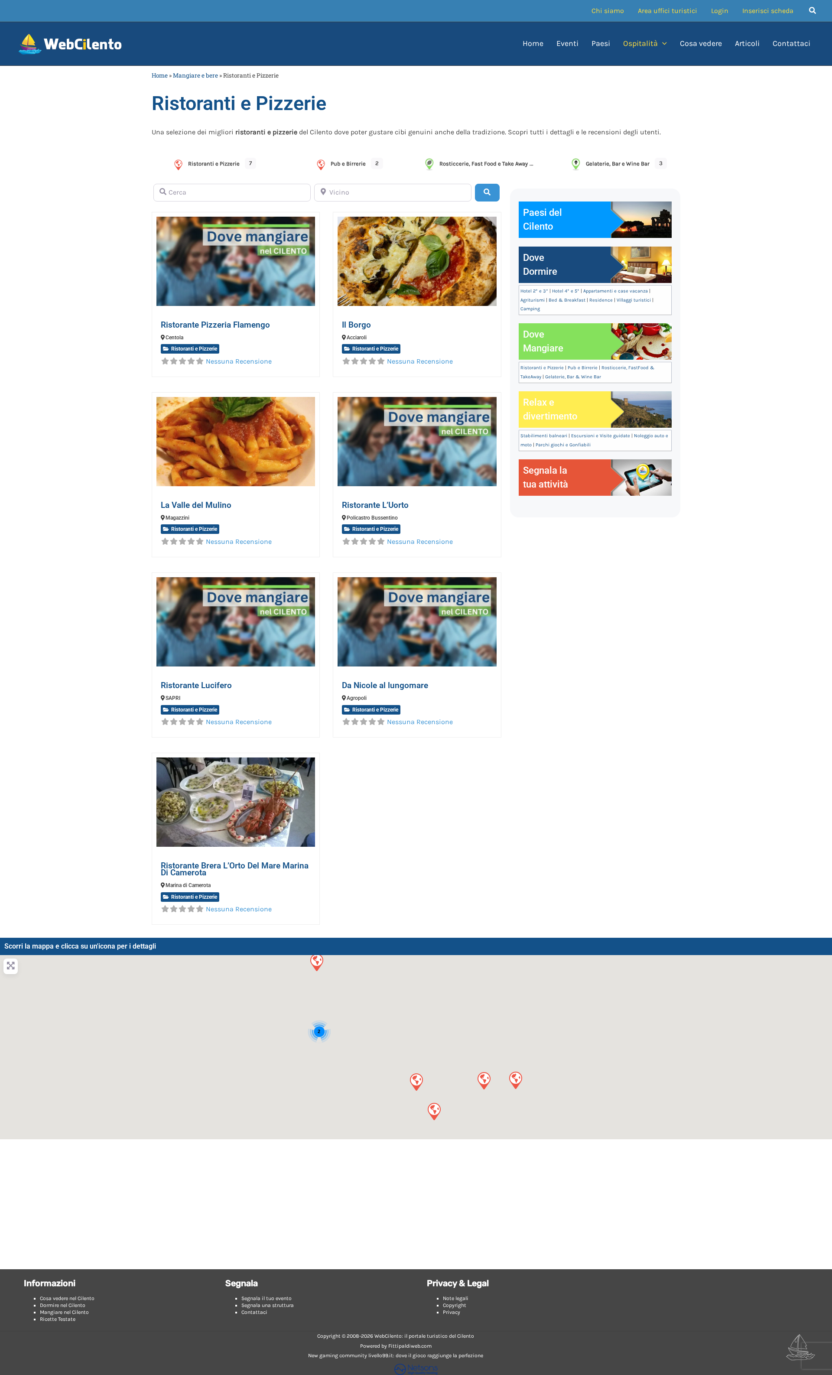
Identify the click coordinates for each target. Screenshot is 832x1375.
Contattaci (254, 1312)
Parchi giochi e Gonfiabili (563, 445)
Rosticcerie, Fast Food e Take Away (483, 163)
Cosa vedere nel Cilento (67, 1298)
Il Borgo (356, 325)
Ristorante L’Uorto (375, 505)
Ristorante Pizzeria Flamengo (215, 325)
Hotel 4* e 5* (565, 291)
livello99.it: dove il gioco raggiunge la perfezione (425, 1355)
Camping (530, 309)
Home (160, 75)
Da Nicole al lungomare (385, 685)
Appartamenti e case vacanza (615, 291)
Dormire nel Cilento (62, 1305)
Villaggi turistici (634, 300)
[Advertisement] (416, 1204)
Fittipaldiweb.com (410, 1346)
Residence (601, 300)
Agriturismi (532, 300)
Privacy (451, 1312)
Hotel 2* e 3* (534, 291)
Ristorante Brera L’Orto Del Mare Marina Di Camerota (235, 869)
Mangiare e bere (195, 75)
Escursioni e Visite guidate (600, 436)
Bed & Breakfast (567, 300)
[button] (813, 10)
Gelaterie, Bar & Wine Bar (573, 377)
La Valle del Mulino (196, 505)
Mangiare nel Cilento (64, 1312)
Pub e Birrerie (348, 163)
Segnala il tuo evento (266, 1298)
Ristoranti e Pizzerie (214, 163)
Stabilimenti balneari (543, 436)
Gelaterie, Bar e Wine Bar (618, 163)
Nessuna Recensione (239, 361)
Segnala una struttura (267, 1305)
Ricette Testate (57, 1319)
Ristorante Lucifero (196, 685)
